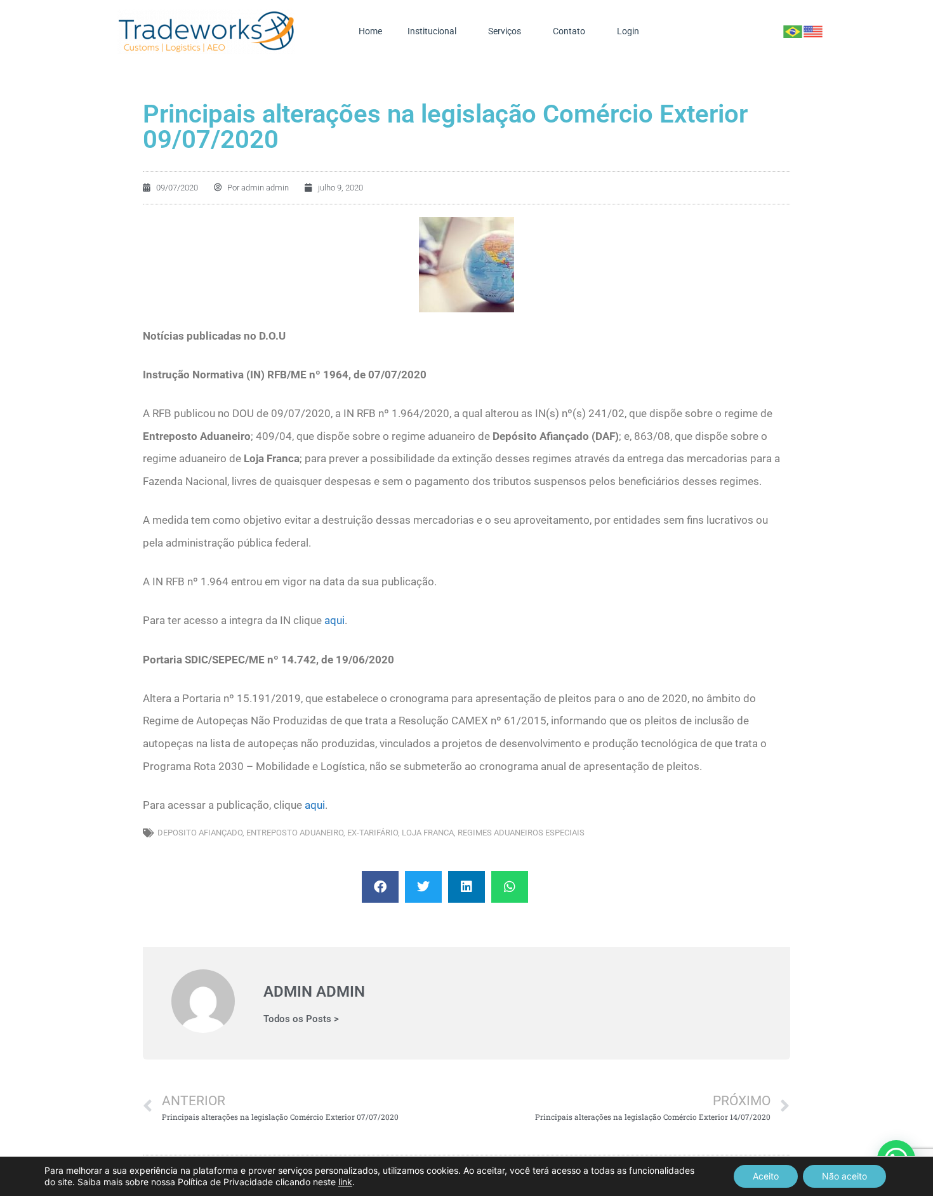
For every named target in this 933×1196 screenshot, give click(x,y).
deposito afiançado (199, 832)
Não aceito (844, 1176)
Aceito (766, 1176)
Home (370, 31)
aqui (334, 620)
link (345, 1181)
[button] (380, 887)
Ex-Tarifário (372, 832)
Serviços (504, 31)
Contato (569, 31)
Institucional (431, 31)
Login (628, 31)
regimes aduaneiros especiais (521, 832)
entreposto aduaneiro (294, 832)
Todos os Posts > (301, 1019)
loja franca (428, 832)
